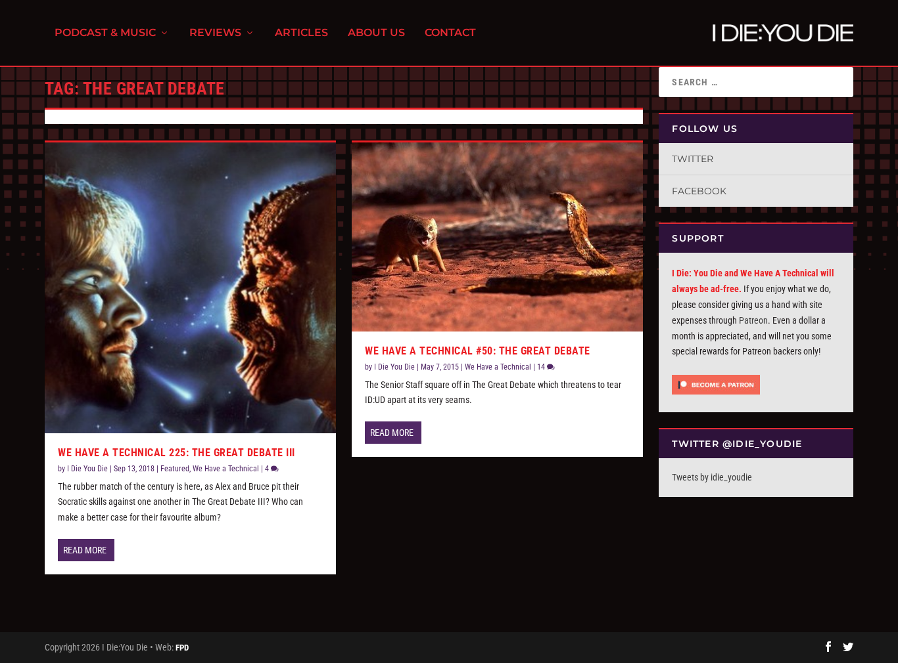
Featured (174, 468)
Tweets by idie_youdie (712, 477)
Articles (301, 33)
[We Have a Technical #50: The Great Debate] (497, 237)
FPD (182, 647)
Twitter (692, 159)
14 (542, 367)
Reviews (215, 33)
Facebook (699, 191)
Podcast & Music (105, 33)
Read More (84, 550)
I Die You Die (87, 468)
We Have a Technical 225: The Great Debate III (176, 452)
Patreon (753, 320)
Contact (450, 33)
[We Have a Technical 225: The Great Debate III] (190, 287)
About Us (376, 33)
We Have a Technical (226, 468)
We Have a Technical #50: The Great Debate (477, 351)
